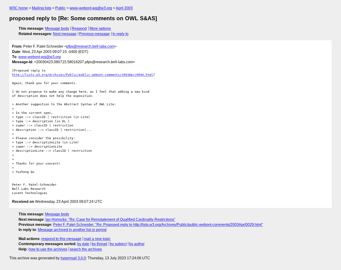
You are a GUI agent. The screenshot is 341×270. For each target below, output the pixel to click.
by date (83, 244)
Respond (79, 28)
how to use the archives (48, 249)
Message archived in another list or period (72, 230)
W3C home (18, 8)
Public (60, 8)
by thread (99, 244)
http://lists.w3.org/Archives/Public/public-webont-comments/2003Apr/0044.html (82, 74)
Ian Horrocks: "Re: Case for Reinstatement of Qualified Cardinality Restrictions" (110, 219)
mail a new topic (97, 239)
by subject (118, 244)
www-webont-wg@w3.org (91, 8)
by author (137, 244)
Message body (57, 28)
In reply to (121, 34)
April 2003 (124, 8)
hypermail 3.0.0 (73, 258)
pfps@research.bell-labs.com (90, 46)
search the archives (86, 249)
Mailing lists (41, 8)
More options (100, 28)
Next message (65, 34)
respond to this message (61, 239)
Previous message (94, 34)
